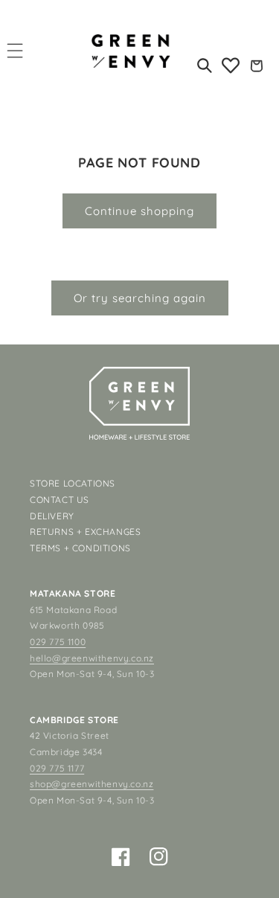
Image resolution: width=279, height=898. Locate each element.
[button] (15, 50)
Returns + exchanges (85, 531)
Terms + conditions (80, 548)
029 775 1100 (58, 641)
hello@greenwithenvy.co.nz (92, 658)
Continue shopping (139, 211)
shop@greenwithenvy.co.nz (91, 783)
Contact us (59, 499)
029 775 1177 (57, 768)
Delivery (52, 516)
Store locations (72, 483)
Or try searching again (140, 298)
